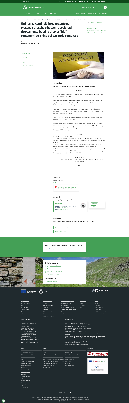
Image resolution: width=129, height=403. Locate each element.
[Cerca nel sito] (105, 7)
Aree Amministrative (25, 303)
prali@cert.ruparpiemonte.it (30, 331)
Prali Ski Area (46, 352)
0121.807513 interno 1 (66, 208)
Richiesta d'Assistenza (26, 365)
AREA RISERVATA (64, 401)
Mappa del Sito (24, 385)
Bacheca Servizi (24, 368)
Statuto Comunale (25, 370)
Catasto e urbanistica (48, 312)
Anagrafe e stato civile (48, 305)
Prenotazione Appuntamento (27, 361)
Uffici (22, 305)
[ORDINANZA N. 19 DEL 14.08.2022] (56, 187)
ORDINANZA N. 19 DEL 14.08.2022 (67, 187)
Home (22, 19)
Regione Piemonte (25, 1)
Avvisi (31, 19)
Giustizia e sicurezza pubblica (67, 301)
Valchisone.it (68, 361)
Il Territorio (97, 305)
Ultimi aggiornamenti (25, 380)
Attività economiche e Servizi (101, 312)
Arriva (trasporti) (68, 352)
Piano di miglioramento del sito (28, 357)
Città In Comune (89, 397)
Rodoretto (67, 363)
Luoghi (96, 303)
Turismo (63, 312)
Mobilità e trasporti (65, 305)
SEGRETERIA (58, 204)
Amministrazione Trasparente (27, 352)
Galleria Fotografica (99, 307)
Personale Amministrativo (27, 312)
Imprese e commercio (66, 303)
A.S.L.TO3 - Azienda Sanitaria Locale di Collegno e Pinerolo (56, 361)
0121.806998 (26, 326)
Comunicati (82, 305)
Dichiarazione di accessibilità (27, 355)
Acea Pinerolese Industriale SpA (50, 363)
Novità (26, 19)
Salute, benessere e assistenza (68, 307)
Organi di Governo (25, 301)
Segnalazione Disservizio (26, 363)
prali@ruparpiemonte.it (64, 209)
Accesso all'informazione (80, 13)
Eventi (96, 301)
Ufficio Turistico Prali (69, 359)
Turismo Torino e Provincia (48, 365)
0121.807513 (26, 325)
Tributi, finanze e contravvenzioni (68, 309)
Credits (22, 378)
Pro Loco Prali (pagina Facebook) (72, 357)
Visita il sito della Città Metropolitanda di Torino (53, 357)
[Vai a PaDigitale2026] (100, 290)
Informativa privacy (25, 372)
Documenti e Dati (25, 307)
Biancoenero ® (70, 399)
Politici (22, 314)
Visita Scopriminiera (69, 365)
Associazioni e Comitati (100, 314)
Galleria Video (98, 309)
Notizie (81, 303)
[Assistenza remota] (95, 397)
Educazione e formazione (48, 316)
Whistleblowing (24, 387)
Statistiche (23, 383)
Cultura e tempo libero (48, 314)
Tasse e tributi (83, 301)
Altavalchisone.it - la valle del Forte (73, 355)
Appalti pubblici (46, 307)
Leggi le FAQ (24, 359)
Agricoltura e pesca (47, 301)
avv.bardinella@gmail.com (74, 342)
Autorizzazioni (46, 309)
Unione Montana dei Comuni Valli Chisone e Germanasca (55, 359)
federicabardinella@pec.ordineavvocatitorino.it (77, 344)
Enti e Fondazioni (25, 309)
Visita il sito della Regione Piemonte (51, 355)
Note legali (23, 374)
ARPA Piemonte (46, 368)
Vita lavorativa (64, 314)
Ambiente (45, 303)
